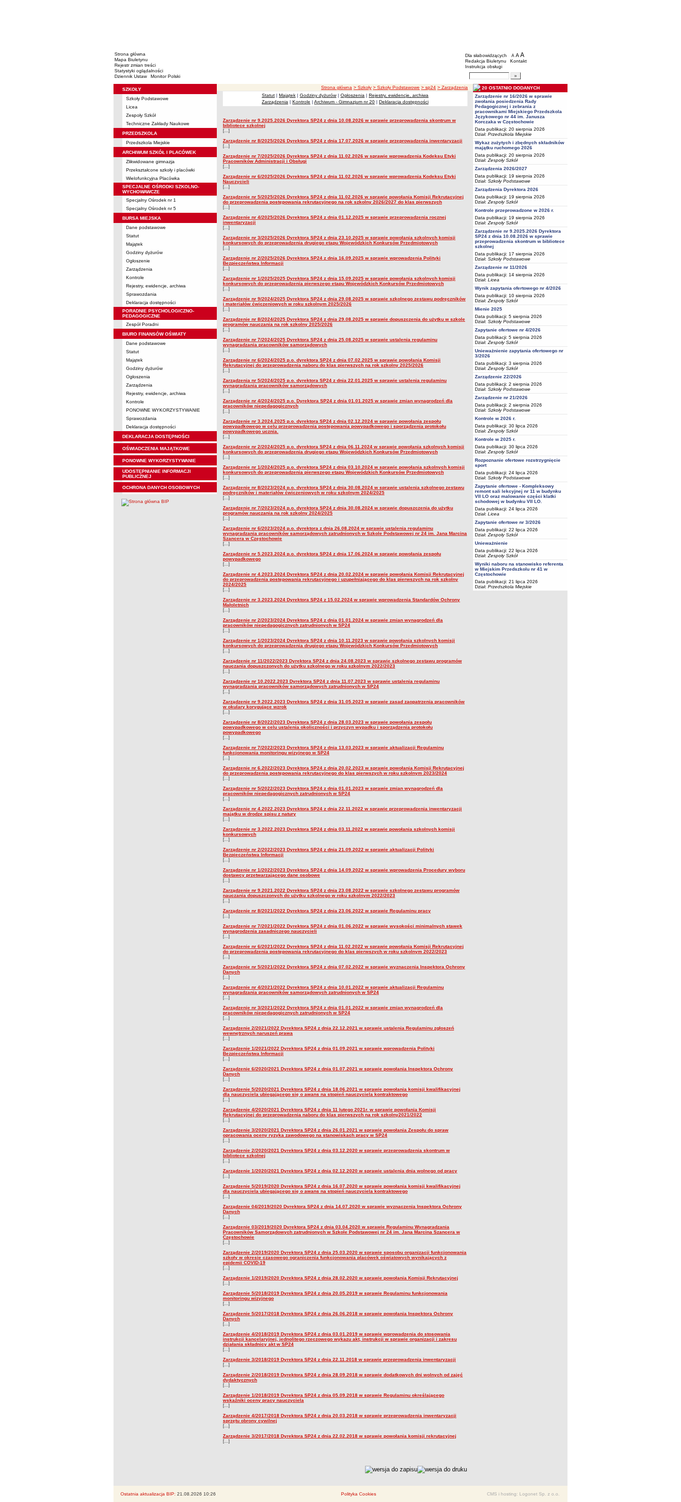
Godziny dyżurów (144, 252)
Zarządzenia (139, 269)
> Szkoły (362, 87)
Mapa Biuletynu (131, 59)
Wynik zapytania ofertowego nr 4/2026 (518, 288)
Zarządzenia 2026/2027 (501, 168)
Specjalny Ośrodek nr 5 (151, 208)
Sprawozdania (141, 294)
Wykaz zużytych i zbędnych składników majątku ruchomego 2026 (519, 145)
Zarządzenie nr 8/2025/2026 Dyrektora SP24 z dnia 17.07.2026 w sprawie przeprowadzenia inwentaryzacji (342, 140)
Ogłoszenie (138, 260)
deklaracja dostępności (155, 436)
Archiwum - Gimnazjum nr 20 (344, 101)
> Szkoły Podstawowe (396, 87)
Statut (132, 235)
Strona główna (129, 54)
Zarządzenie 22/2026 (498, 376)
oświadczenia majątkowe (156, 448)
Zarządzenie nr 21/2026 (501, 397)
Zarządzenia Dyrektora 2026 (506, 189)
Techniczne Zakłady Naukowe (157, 123)
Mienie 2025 (488, 309)
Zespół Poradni (142, 324)
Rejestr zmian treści (135, 65)
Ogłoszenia (138, 376)
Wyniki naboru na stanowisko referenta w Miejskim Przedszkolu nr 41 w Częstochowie (519, 569)
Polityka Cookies (358, 1493)
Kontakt (518, 61)
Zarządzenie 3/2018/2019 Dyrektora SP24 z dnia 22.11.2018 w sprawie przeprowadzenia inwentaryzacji (339, 1359)
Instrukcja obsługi (483, 66)
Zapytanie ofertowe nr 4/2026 (508, 329)
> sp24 (428, 87)
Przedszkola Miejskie (148, 142)
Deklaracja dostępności (151, 302)
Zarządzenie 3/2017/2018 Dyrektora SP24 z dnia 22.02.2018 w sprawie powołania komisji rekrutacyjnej (339, 1435)
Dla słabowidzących (486, 55)
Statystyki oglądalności (138, 70)
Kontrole (135, 277)
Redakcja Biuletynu (485, 61)
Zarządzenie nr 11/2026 (501, 267)
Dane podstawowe (146, 227)
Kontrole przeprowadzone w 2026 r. (514, 210)
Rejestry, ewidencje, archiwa (156, 285)
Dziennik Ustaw (130, 76)
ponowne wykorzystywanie (159, 460)
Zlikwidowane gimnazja (150, 161)
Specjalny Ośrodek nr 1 (151, 200)
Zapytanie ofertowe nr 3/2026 (508, 522)
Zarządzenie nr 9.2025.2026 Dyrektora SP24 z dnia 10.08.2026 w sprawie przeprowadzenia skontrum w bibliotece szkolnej (520, 239)
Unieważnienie (491, 543)
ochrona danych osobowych (161, 487)
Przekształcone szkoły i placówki (160, 169)
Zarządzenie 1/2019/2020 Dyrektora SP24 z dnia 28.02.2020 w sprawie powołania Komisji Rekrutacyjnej (340, 1277)
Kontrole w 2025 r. (495, 439)
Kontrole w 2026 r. (495, 418)
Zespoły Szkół (141, 115)
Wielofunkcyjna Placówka (153, 178)
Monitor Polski (165, 76)
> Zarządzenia (452, 87)
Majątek (134, 244)
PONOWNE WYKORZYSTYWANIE (163, 410)
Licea (132, 106)
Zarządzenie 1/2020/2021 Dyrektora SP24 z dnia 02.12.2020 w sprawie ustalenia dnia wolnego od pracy (340, 1170)
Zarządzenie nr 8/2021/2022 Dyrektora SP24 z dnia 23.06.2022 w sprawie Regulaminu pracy (327, 910)
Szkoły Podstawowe (147, 98)
